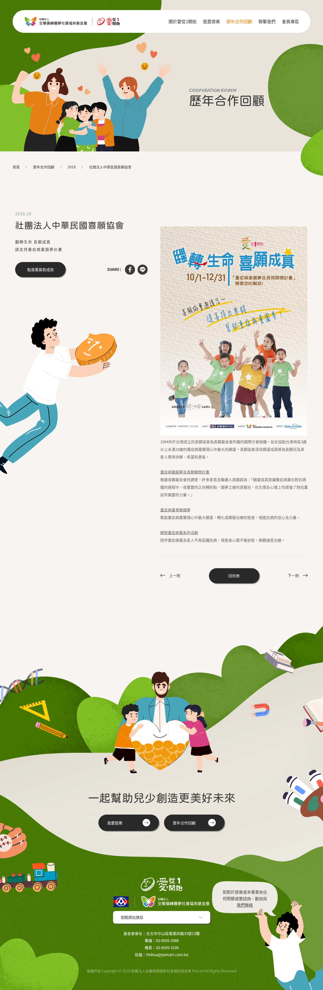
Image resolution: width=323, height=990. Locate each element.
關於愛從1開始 (183, 21)
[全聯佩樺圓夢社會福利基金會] (72, 21)
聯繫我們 (267, 21)
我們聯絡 (245, 904)
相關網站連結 (132, 917)
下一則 (293, 576)
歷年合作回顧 (239, 21)
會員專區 (290, 21)
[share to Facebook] (130, 270)
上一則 (174, 576)
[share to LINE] (143, 270)
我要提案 (211, 21)
